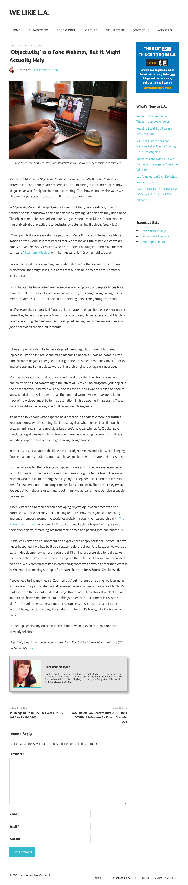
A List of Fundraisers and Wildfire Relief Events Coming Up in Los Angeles (156, 146)
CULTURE (91, 30)
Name (14, 814)
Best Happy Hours (153, 241)
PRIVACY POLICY (165, 878)
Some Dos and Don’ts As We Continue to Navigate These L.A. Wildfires (157, 164)
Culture (38, 45)
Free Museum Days (154, 230)
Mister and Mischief (36, 252)
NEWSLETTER (115, 30)
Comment (16, 753)
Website (15, 838)
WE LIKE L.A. (29, 12)
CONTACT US (141, 30)
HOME (16, 30)
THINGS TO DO (38, 30)
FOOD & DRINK (67, 30)
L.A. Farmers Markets (155, 236)
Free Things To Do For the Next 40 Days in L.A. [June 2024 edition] (156, 194)
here (30, 648)
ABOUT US (165, 30)
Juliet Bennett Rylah (45, 70)
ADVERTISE (142, 878)
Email (14, 826)
